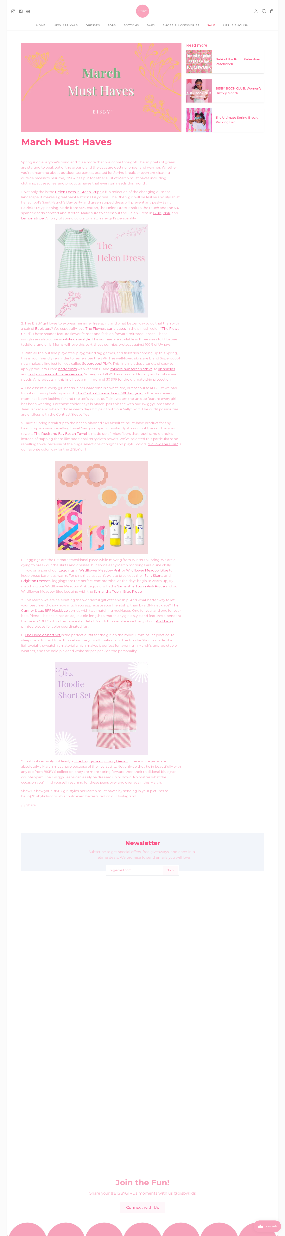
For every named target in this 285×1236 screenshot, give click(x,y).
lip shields (166, 369)
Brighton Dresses (36, 581)
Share (31, 805)
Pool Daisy (164, 621)
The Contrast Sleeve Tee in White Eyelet (109, 393)
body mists (67, 369)
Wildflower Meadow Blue (147, 570)
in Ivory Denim (116, 761)
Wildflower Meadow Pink (100, 570)
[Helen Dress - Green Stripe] (101, 270)
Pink (166, 213)
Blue (157, 213)
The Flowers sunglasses (105, 329)
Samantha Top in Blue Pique (118, 591)
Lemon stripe (32, 218)
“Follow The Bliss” (163, 444)
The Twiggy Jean (88, 761)
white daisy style (76, 339)
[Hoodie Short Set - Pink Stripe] (101, 708)
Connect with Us (142, 1207)
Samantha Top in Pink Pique (141, 586)
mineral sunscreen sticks (131, 369)
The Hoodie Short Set (43, 635)
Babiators (43, 329)
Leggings (67, 570)
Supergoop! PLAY (96, 363)
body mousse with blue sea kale (55, 374)
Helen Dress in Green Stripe (78, 192)
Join (170, 870)
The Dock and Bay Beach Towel (60, 434)
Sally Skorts (154, 576)
